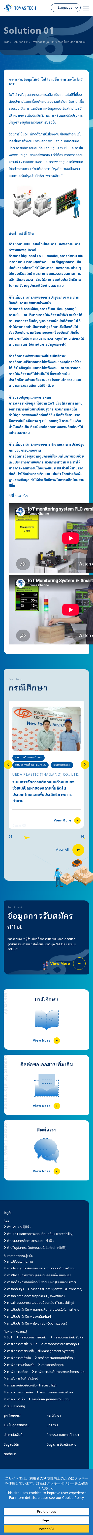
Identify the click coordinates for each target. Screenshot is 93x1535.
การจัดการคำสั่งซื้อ (19, 1358)
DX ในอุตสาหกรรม (17, 1425)
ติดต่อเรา (10, 1454)
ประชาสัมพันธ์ (13, 1434)
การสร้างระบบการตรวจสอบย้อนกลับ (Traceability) (40, 1302)
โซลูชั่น (8, 1213)
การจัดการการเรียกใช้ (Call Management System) (40, 1351)
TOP (6, 42)
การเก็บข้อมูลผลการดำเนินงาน (51, 1399)
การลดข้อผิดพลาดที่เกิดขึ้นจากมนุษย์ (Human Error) (41, 1282)
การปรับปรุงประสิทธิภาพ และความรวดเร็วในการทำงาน (41, 1268)
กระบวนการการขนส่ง (33, 1337)
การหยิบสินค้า (16, 1399)
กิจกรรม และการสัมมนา (63, 1434)
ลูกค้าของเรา (12, 1415)
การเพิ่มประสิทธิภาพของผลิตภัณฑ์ (29, 1316)
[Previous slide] (8, 764)
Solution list (21, 42)
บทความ (52, 1425)
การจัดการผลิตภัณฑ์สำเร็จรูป (56, 1358)
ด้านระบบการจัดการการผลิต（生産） (31, 1240)
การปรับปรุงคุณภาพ (20, 1261)
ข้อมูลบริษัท (11, 1444)
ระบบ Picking (16, 1406)
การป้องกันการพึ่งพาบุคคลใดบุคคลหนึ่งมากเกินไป (39, 1275)
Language (65, 7)
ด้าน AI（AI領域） (19, 1227)
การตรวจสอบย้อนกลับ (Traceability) (32, 1385)
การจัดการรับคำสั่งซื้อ (20, 1364)
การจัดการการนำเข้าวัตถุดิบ (61, 1344)
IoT (10, 1337)
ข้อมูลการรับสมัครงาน (61, 1444)
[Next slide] (85, 764)
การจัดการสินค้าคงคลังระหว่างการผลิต (60, 1371)
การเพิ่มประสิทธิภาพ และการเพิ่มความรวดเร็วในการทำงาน (43, 1309)
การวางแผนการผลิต (20, 1392)
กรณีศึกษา (54, 1415)
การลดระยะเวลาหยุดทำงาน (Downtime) (56, 1289)
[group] (46, 765)
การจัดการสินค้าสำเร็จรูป (22, 1378)
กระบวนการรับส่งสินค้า (68, 1337)
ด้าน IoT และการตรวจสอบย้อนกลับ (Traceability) (40, 1233)
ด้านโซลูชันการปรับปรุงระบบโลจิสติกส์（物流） (37, 1247)
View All (62, 849)
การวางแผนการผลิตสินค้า (56, 1392)
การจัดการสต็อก (17, 1371)
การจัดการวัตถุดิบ (52, 1364)
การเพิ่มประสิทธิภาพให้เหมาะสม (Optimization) (37, 1323)
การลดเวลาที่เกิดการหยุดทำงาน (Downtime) (36, 1296)
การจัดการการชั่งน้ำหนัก (22, 1344)
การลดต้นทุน (15, 1289)
